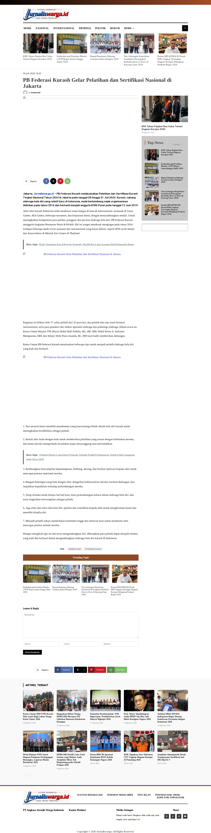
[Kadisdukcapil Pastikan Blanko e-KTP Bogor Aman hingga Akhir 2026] (72, 43)
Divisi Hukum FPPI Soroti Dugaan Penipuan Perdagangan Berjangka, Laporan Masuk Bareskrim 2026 (38, 758)
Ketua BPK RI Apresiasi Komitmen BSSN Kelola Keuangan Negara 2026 (101, 757)
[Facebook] (46, 181)
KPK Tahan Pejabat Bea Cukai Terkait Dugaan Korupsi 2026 (162, 128)
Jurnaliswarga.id (44, 193)
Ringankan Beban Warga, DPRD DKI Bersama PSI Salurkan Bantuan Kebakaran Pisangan (71, 718)
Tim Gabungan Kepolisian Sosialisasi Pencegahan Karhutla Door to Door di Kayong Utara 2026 (95, 591)
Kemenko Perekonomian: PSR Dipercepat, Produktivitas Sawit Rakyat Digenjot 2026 (105, 716)
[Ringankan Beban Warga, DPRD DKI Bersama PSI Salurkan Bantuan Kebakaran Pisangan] (72, 700)
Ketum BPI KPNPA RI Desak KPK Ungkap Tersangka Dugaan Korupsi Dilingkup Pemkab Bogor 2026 (124, 591)
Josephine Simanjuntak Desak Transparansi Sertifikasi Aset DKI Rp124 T (171, 757)
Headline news (75, 549)
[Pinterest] (60, 181)
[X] (53, 181)
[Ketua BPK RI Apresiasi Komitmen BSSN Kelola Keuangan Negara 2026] (105, 741)
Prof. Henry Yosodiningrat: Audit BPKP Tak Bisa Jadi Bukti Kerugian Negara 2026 (137, 716)
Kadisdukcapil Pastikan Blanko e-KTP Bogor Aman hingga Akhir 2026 (72, 59)
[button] (185, 28)
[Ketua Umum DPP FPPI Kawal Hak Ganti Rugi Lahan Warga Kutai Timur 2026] (38, 700)
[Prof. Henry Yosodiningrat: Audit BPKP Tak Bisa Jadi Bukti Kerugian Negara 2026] (139, 700)
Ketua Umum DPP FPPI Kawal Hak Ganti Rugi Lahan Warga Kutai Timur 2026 (38, 716)
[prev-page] (25, 776)
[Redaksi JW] (26, 92)
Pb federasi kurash (93, 549)
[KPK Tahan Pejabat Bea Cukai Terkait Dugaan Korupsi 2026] (38, 43)
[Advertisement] (165, 253)
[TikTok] (173, 816)
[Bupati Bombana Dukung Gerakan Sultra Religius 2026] (105, 43)
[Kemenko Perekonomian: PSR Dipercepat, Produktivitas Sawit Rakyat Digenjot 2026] (105, 700)
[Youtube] (185, 816)
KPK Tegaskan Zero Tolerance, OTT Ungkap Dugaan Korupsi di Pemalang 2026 (138, 757)
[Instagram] (166, 816)
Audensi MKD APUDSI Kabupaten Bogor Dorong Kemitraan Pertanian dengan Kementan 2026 (171, 718)
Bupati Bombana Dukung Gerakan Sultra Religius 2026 (64, 588)
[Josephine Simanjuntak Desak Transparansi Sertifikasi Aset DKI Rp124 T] (172, 741)
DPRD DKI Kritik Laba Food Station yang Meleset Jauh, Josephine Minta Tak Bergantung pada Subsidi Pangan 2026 (71, 759)
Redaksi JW (35, 92)
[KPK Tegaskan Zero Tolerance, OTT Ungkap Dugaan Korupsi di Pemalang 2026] (139, 741)
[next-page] (30, 776)
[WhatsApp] (67, 181)
